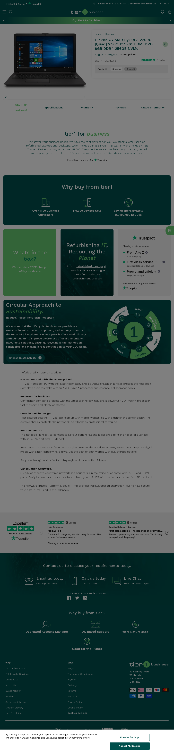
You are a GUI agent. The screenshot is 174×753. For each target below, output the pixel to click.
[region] (87, 741)
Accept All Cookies (129, 746)
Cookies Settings (129, 737)
